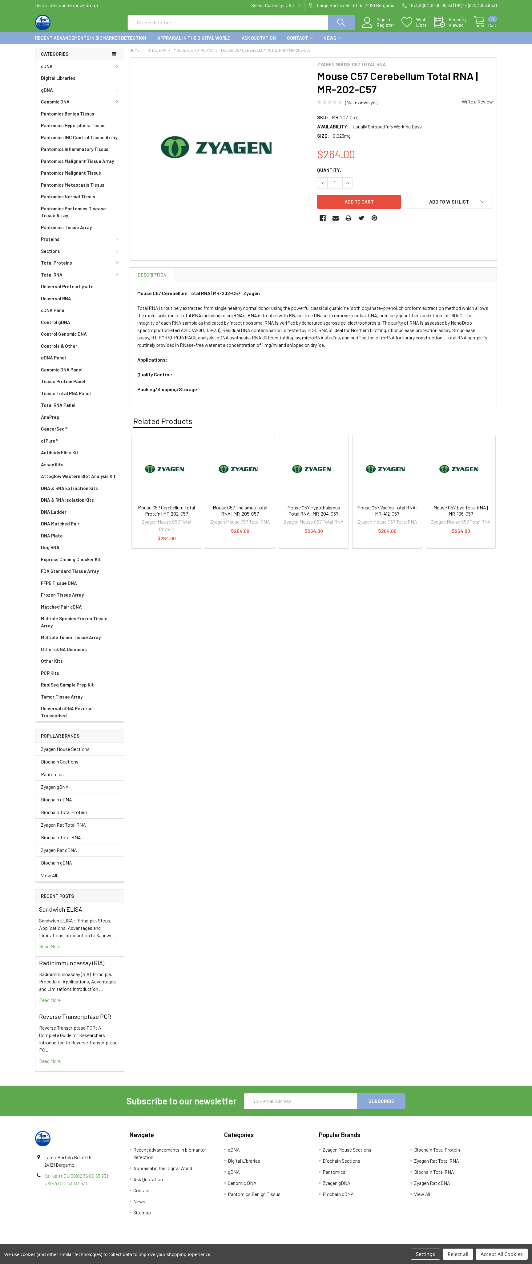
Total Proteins (56, 262)
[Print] (348, 218)
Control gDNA (55, 322)
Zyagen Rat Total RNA (63, 825)
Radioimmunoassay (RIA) (71, 962)
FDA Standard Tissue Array (70, 571)
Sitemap (142, 1212)
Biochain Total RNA (61, 837)
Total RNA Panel (58, 405)
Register (385, 25)
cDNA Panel (53, 310)
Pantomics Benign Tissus (67, 113)
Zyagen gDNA (55, 787)
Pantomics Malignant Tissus (71, 173)
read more (50, 946)
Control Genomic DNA (64, 334)
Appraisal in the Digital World (194, 38)
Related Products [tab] (162, 421)
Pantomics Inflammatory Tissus (74, 149)
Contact (297, 38)
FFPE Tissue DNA (59, 583)
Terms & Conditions (93, 1242)
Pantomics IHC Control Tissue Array (79, 137)
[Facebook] (322, 218)
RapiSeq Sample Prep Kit (67, 684)
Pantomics (52, 774)
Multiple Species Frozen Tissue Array (74, 622)
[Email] (335, 218)
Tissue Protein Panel (63, 381)
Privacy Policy (439, 1242)
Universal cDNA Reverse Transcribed (67, 712)
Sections (50, 251)
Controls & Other (59, 346)
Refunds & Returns (323, 1242)
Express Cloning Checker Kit (71, 559)
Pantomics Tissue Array (66, 227)
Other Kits (52, 661)
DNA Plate (52, 535)
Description (152, 275)
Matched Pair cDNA (61, 607)
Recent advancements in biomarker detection (90, 38)
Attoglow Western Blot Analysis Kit (78, 476)
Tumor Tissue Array (62, 696)
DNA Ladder (53, 512)
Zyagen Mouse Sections (65, 749)
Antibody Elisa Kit (60, 452)
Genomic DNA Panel (62, 369)
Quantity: (329, 170)
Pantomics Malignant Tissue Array (77, 161)
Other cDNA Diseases (64, 649)
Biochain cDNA (56, 799)
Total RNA (51, 275)
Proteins (50, 239)
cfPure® (49, 441)
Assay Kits (52, 464)
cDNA (47, 66)
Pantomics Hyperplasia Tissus (73, 125)
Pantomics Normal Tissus (68, 196)
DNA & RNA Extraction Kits (69, 488)
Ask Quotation (259, 38)
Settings (425, 1254)
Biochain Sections (60, 761)
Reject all (458, 1254)
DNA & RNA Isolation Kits (67, 500)
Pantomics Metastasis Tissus (72, 185)
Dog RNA (50, 547)
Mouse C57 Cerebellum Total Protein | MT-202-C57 (166, 510)
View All (49, 875)
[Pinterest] (374, 218)
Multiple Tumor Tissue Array (71, 637)
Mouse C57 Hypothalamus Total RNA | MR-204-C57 (313, 510)
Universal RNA (56, 298)
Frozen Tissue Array (62, 595)
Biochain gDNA (56, 862)
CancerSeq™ (54, 428)
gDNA (47, 90)
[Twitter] (361, 218)
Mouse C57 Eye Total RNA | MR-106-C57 (460, 510)
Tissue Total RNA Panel (66, 393)
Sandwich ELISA (60, 909)
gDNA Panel (53, 357)
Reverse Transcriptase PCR (75, 1016)
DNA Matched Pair (60, 523)
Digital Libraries (58, 78)
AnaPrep (50, 417)
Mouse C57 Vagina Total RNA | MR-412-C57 (387, 510)
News (330, 38)
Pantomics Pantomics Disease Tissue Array (73, 212)
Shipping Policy (208, 1242)
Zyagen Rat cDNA (59, 850)
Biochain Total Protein (64, 812)
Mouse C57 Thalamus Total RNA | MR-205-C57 (240, 510)
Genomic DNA (55, 101)
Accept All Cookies (502, 1254)
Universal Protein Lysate (67, 286)
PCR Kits (50, 673)
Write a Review (477, 101)
